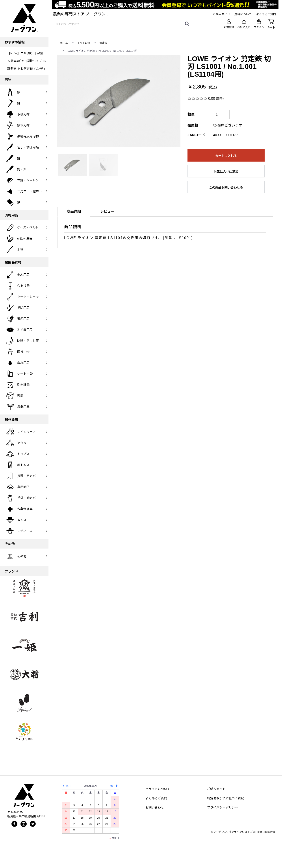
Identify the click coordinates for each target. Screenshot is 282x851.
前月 (68, 786)
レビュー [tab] (107, 211)
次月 (112, 786)
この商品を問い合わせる (226, 187)
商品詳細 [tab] (74, 211)
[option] (118, 101)
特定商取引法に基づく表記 (225, 798)
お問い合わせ (154, 807)
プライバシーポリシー (222, 807)
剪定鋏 (103, 42)
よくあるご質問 (156, 798)
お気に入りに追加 (226, 171)
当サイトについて (157, 789)
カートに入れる (226, 155)
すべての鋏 (83, 42)
